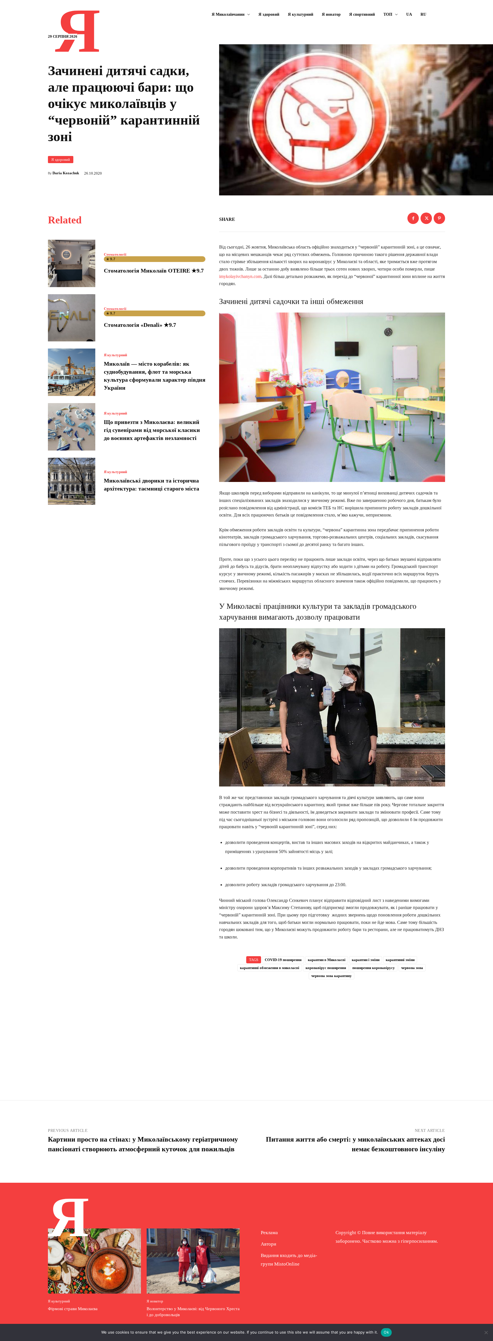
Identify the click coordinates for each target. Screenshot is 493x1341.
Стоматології (115, 254)
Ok (386, 1332)
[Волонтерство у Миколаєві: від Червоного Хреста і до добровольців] (193, 1261)
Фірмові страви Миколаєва (73, 1308)
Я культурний (115, 355)
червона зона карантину (331, 976)
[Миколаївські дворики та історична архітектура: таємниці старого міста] (71, 481)
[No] (486, 1332)
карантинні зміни (400, 960)
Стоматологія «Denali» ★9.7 (140, 325)
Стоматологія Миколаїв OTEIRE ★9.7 (154, 270)
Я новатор (155, 1301)
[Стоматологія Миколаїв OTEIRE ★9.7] (71, 263)
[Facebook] (413, 218)
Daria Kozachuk (65, 173)
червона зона (412, 968)
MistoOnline (287, 1264)
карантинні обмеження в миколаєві (269, 968)
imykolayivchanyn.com (240, 276)
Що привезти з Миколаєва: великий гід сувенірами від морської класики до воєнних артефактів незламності (152, 430)
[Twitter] (426, 218)
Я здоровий (60, 159)
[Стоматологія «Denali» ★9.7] (71, 318)
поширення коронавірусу (373, 968)
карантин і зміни (365, 960)
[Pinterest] (439, 218)
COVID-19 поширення (283, 960)
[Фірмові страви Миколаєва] (94, 1261)
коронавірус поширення (326, 968)
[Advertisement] (332, 1030)
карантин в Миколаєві (326, 960)
